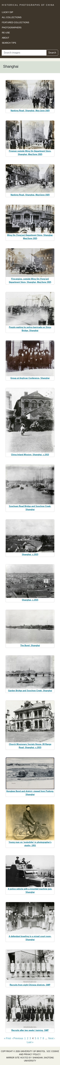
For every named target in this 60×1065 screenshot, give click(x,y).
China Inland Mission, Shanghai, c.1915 (30, 454)
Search (52, 52)
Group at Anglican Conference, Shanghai (30, 378)
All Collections (11, 17)
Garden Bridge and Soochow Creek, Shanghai (30, 690)
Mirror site (13, 1057)
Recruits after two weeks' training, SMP (30, 1030)
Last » (30, 1042)
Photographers (11, 27)
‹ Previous (17, 1038)
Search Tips (9, 43)
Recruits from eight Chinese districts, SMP (30, 985)
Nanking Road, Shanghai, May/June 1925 (30, 195)
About (5, 37)
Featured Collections (15, 22)
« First (7, 1038)
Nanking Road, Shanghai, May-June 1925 (30, 110)
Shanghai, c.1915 (30, 554)
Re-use (6, 32)
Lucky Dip (7, 12)
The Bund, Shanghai (30, 645)
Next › (51, 1038)
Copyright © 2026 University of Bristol (23, 1051)
